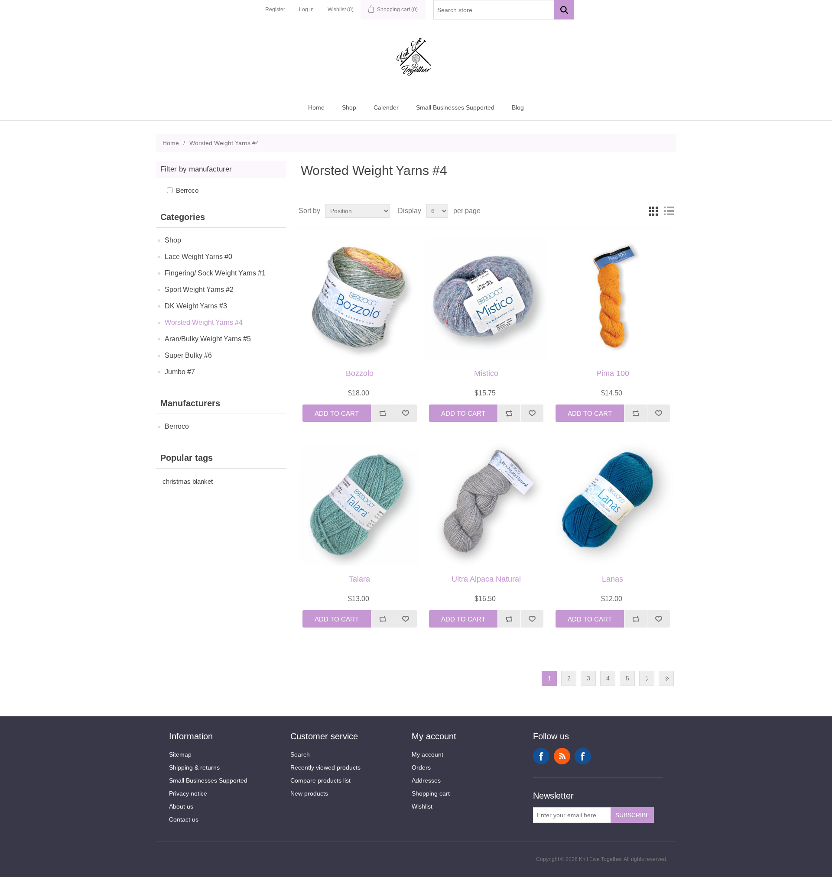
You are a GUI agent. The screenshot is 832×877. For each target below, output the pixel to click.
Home (316, 107)
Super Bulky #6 (188, 355)
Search (300, 754)
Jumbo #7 (180, 371)
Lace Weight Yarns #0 (198, 256)
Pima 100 (612, 373)
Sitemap (180, 754)
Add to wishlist (405, 413)
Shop (349, 107)
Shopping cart (431, 793)
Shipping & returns (194, 767)
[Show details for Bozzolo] (359, 299)
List (668, 211)
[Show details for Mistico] (486, 299)
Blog (518, 107)
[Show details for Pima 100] (612, 299)
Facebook (541, 756)
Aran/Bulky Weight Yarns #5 (208, 339)
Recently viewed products (325, 767)
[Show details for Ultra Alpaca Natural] (486, 504)
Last (666, 678)
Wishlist (422, 806)
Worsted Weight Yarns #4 (204, 322)
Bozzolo (360, 373)
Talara (359, 579)
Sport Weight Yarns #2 (199, 289)
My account (427, 754)
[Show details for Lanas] (612, 504)
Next (646, 678)
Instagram (583, 756)
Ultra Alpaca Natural (486, 579)
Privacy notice (188, 793)
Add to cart (337, 413)
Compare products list (320, 780)
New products (309, 793)
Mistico (486, 373)
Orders (421, 767)
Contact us (183, 819)
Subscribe (632, 815)
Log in (306, 9)
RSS (562, 756)
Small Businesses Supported (455, 107)
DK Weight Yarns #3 (196, 306)
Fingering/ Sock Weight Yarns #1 (215, 273)
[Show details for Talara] (359, 504)
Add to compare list (382, 413)
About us (181, 806)
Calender (386, 107)
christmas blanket (187, 481)
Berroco (187, 190)
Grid (653, 211)
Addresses (426, 780)
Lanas (612, 579)
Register (275, 9)
